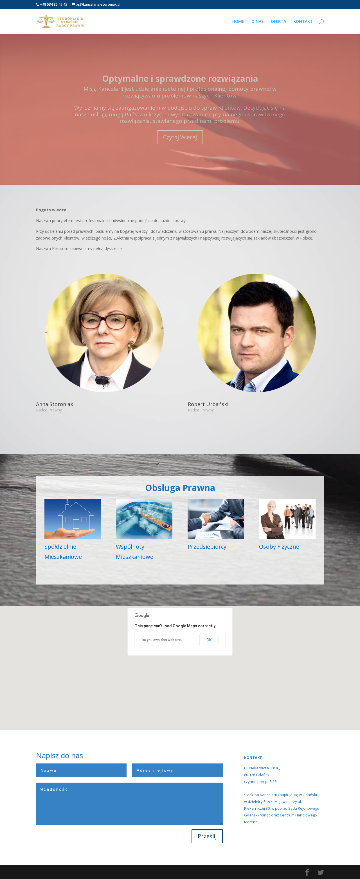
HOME (238, 21)
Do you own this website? (162, 640)
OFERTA (278, 21)
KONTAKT (303, 21)
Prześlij (207, 836)
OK (209, 639)
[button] (167, 668)
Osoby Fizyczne (279, 546)
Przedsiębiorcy (207, 546)
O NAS (257, 21)
